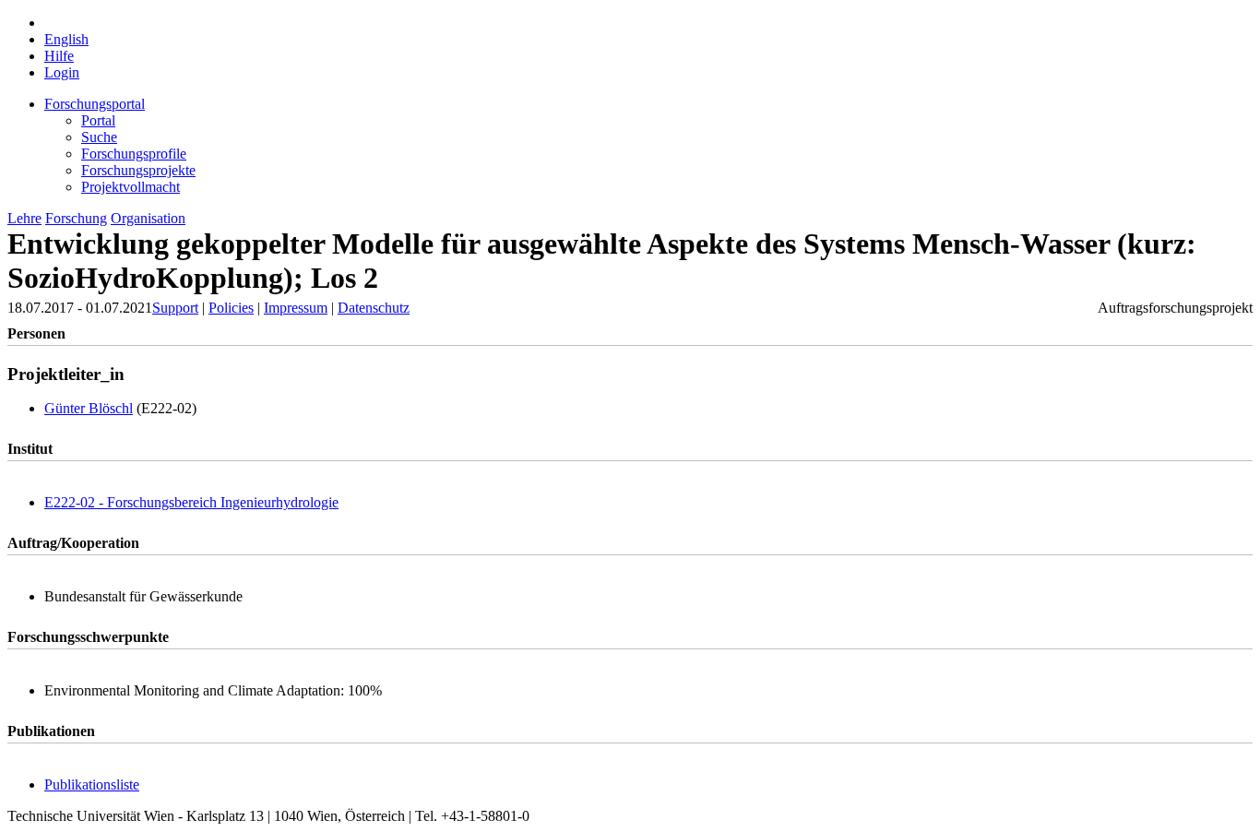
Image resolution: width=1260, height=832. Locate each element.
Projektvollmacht (130, 187)
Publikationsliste (91, 784)
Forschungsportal (94, 104)
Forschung (76, 218)
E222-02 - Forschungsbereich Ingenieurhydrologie (191, 502)
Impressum (295, 307)
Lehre (24, 218)
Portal (98, 120)
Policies (231, 307)
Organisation (148, 218)
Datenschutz (374, 307)
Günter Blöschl (88, 408)
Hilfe (59, 56)
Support (175, 307)
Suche (99, 137)
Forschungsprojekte (138, 170)
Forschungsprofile (133, 153)
